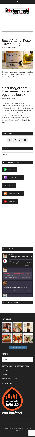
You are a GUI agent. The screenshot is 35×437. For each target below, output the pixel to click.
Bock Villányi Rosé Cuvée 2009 (16, 42)
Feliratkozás (28, 265)
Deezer (11, 185)
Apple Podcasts (15, 177)
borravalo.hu (17, 11)
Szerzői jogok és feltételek (9, 378)
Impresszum (5, 370)
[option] (17, 274)
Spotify (11, 169)
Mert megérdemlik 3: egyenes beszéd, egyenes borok (16, 91)
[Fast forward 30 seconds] (18, 262)
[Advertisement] (17, 23)
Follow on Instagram (18, 347)
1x (13, 262)
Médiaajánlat (5, 374)
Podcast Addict (15, 193)
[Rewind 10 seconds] (10, 262)
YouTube (12, 201)
